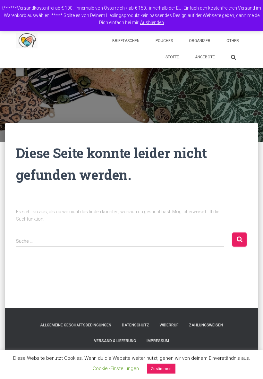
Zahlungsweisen (206, 325)
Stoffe (172, 57)
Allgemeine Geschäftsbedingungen (75, 325)
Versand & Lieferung (115, 341)
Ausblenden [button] (152, 22)
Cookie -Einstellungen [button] (116, 368)
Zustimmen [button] (161, 368)
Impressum (158, 341)
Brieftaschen (126, 40)
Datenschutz (135, 325)
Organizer (199, 40)
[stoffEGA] (26, 41)
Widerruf (169, 325)
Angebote (205, 57)
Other (232, 40)
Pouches (164, 40)
